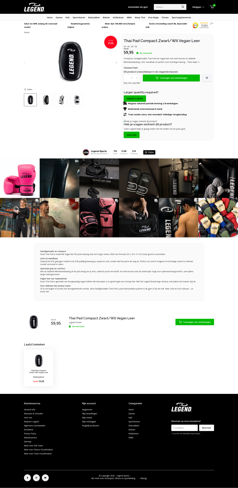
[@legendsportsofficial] (86, 152)
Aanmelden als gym (138, 7)
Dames (59, 17)
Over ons (28, 417)
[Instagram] (36, 477)
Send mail (131, 135)
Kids (68, 17)
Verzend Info (29, 409)
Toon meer (192, 62)
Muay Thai (140, 17)
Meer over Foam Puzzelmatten (38, 453)
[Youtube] (45, 477)
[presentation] (25, 62)
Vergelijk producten (90, 425)
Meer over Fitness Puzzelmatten (38, 449)
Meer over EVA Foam (33, 445)
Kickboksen (118, 17)
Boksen (106, 17)
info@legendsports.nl (180, 415)
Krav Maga (153, 17)
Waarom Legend (31, 421)
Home (26, 32)
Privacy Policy (30, 433)
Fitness (165, 17)
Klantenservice (30, 437)
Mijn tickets (87, 417)
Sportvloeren (79, 17)
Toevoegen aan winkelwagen (173, 78)
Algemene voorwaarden (34, 425)
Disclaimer (28, 429)
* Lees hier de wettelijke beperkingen (185, 433)
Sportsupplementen (181, 17)
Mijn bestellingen (89, 413)
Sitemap (27, 441)
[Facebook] (27, 477)
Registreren (87, 409)
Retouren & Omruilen (33, 413)
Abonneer (206, 427)
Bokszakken (94, 17)
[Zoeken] (183, 7)
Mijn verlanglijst (89, 421)
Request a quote (135, 98)
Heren (50, 17)
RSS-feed (135, 475)
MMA (129, 17)
